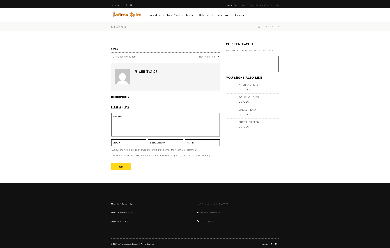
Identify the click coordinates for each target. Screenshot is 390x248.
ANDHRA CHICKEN (250, 85)
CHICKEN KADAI (248, 110)
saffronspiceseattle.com (127, 244)
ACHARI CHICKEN (249, 97)
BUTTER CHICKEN (249, 122)
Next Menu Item (207, 56)
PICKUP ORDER (266, 5)
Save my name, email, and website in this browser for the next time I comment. (155, 149)
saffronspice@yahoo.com (210, 212)
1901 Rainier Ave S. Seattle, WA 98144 (215, 204)
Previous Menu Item (125, 56)
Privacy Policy (175, 155)
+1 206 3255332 (246, 5)
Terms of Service (197, 155)
